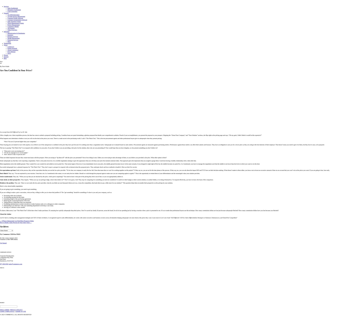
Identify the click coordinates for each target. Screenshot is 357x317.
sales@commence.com (15, 264)
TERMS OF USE (20, 311)
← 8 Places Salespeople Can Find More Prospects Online (17, 221)
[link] (6, 6)
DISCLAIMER (4, 310)
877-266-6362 (4, 264)
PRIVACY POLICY (16, 310)
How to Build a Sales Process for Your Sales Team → (16, 222)
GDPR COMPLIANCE (7, 311)
